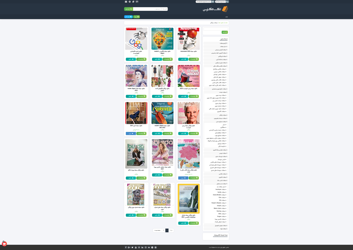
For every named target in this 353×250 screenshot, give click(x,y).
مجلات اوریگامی (222, 56)
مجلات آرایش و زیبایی (220, 50)
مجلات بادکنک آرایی (221, 60)
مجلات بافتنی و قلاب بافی (219, 66)
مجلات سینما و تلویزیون (220, 118)
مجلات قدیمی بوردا (220, 219)
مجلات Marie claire (219, 208)
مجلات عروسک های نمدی (218, 170)
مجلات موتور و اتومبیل (220, 226)
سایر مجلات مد (221, 187)
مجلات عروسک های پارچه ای (217, 165)
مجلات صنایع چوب (220, 135)
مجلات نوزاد (223, 229)
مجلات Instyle (221, 206)
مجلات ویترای (221, 144)
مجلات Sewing (221, 211)
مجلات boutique (220, 189)
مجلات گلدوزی (221, 111)
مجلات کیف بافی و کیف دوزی (217, 85)
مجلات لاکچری (222, 177)
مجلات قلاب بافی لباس (218, 82)
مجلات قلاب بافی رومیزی (218, 80)
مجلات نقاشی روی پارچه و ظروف (216, 141)
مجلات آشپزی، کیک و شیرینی (218, 53)
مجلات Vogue (221, 216)
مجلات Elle (222, 197)
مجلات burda (221, 192)
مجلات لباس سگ (221, 180)
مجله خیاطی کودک (220, 222)
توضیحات (193, 59)
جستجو (128, 9)
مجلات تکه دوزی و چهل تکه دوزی (216, 98)
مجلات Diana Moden (219, 195)
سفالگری (222, 127)
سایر (224, 125)
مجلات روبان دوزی (220, 103)
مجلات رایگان (222, 115)
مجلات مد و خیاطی (221, 184)
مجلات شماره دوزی (220, 106)
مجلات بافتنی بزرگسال (219, 69)
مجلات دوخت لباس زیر (219, 101)
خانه (226, 17)
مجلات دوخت (222, 92)
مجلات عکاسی (222, 174)
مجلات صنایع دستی (221, 122)
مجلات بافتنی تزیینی (219, 72)
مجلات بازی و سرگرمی (220, 63)
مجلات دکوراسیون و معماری (219, 89)
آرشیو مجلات (223, 43)
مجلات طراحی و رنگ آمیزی (219, 150)
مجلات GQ (222, 200)
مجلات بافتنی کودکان (219, 74)
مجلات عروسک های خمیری (217, 167)
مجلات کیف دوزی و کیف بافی (217, 109)
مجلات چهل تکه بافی (219, 77)
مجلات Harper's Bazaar (218, 203)
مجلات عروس (222, 153)
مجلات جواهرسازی (220, 133)
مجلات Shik (221, 214)
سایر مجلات (223, 46)
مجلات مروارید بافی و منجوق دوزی (216, 138)
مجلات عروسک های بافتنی (218, 162)
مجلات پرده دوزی (220, 95)
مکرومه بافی (221, 146)
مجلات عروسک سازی (221, 156)
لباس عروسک (221, 159)
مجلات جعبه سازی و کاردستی (217, 130)
